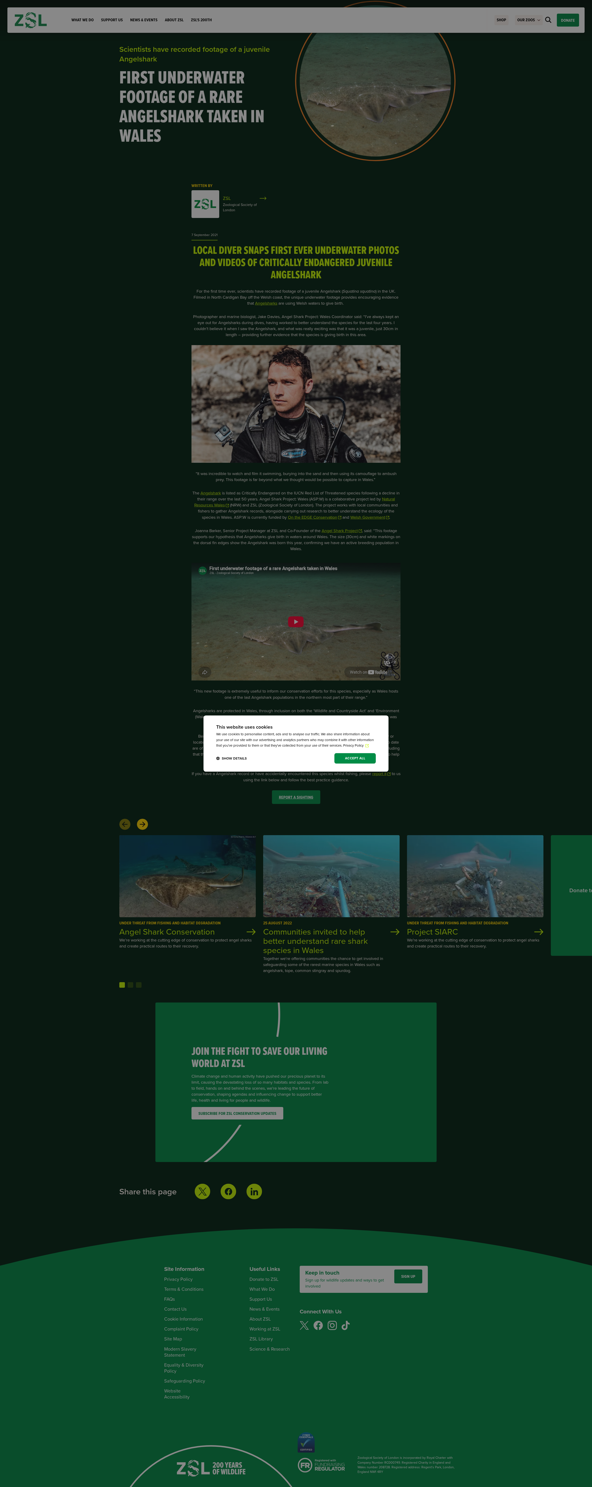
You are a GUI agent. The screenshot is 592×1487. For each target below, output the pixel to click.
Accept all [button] (355, 758)
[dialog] (296, 743)
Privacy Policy (353, 745)
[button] (231, 758)
